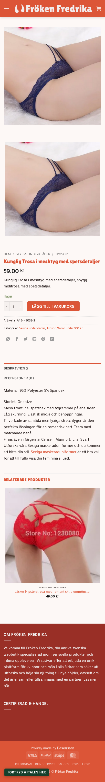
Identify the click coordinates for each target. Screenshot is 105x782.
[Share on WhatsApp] (8, 339)
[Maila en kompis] (35, 339)
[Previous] (8, 129)
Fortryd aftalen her (27, 772)
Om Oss (63, 764)
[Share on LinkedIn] (52, 339)
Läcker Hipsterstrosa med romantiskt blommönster (53, 592)
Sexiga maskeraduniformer (53, 451)
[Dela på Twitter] (26, 339)
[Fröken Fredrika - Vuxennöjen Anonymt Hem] (53, 8)
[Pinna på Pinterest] (43, 339)
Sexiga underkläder (33, 254)
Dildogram (24, 764)
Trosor (61, 254)
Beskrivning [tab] (16, 368)
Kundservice (45, 764)
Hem (7, 254)
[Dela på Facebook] (17, 339)
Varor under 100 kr (70, 328)
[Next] (22, 129)
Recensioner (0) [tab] (19, 378)
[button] (7, 8)
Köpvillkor (81, 764)
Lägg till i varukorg (53, 306)
